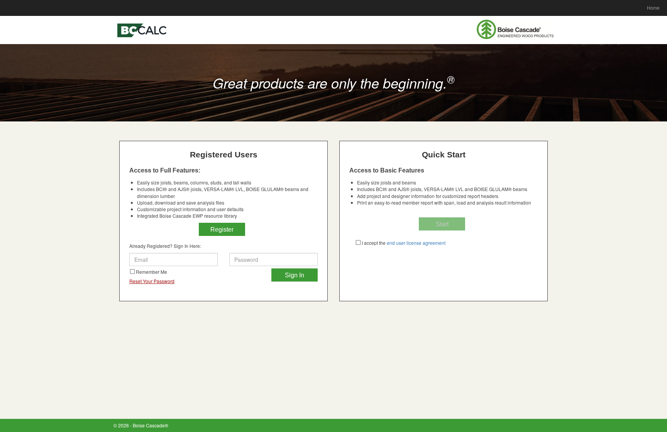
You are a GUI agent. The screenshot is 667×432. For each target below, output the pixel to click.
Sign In (294, 275)
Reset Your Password (151, 281)
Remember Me (151, 271)
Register (222, 229)
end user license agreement (415, 242)
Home (653, 7)
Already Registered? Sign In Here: (165, 245)
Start (442, 224)
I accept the (403, 242)
